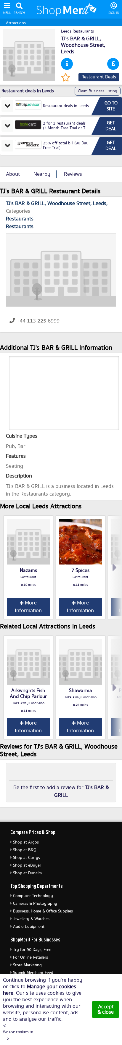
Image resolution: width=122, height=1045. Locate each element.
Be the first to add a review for (61, 791)
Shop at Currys (26, 858)
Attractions (16, 23)
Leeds (67, 52)
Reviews (73, 174)
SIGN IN (113, 13)
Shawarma (80, 690)
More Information (28, 607)
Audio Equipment (28, 927)
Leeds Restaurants (77, 31)
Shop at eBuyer (27, 865)
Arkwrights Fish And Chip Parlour (28, 693)
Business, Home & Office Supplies (43, 911)
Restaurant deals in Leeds (66, 106)
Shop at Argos (26, 842)
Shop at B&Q (24, 850)
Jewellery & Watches (31, 919)
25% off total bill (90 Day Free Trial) (66, 145)
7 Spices (80, 570)
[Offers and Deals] (113, 64)
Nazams (28, 570)
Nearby (41, 174)
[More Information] (67, 64)
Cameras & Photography (35, 904)
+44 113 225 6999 (38, 321)
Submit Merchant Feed (33, 973)
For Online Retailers (30, 957)
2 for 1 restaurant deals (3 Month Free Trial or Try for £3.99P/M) (66, 128)
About (13, 174)
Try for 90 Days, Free (32, 950)
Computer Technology (33, 896)
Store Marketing (27, 965)
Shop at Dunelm (27, 873)
